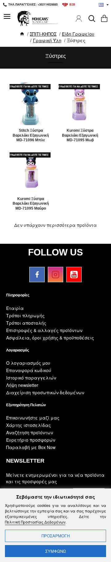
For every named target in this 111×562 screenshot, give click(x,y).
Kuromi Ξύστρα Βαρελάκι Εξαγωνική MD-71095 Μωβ (80, 135)
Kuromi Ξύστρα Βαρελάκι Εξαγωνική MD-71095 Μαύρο (31, 204)
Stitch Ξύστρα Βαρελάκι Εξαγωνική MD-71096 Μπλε (31, 135)
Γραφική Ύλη (47, 40)
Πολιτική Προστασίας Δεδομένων (35, 521)
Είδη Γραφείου (78, 34)
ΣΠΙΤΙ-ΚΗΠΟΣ (43, 34)
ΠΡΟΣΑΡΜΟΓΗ (56, 536)
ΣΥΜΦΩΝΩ (55, 551)
